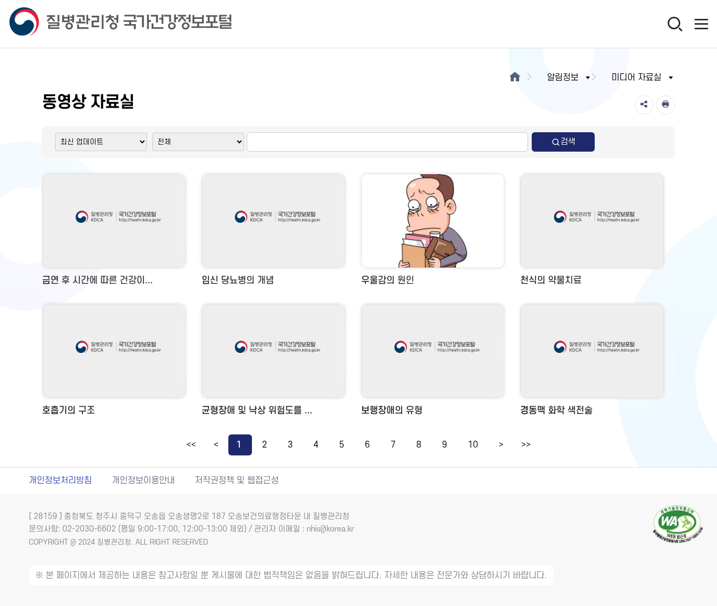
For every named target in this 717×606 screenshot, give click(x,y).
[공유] (644, 104)
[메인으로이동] (515, 77)
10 (473, 445)
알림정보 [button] (562, 77)
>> (526, 445)
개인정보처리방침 (60, 480)
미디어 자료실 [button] (636, 77)
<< (191, 445)
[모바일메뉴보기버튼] (701, 24)
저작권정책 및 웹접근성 (237, 480)
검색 (568, 141)
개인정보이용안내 (143, 480)
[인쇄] (665, 104)
